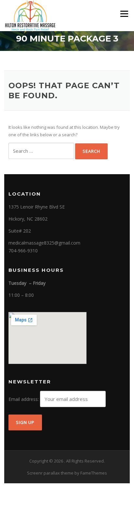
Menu (124, 14)
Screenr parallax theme (50, 473)
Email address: (24, 399)
